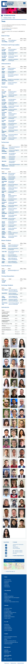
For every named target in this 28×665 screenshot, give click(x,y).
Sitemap (6, 650)
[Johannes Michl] (21, 453)
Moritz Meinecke (4, 206)
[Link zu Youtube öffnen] (5, 555)
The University (8, 579)
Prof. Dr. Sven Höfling (4, 41)
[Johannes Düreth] (6, 373)
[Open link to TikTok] (5, 548)
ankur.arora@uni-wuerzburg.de (11, 174)
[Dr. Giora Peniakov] (6, 473)
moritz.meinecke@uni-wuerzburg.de (13, 206)
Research (7, 582)
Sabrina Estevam (4, 157)
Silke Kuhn (4, 161)
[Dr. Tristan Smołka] (21, 503)
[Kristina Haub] (21, 383)
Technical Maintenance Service (11, 642)
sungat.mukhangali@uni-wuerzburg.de (13, 212)
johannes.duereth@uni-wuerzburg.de (13, 185)
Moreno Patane (3, 216)
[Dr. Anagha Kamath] (14, 413)
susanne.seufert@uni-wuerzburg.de (12, 83)
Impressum (6, 663)
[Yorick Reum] (14, 483)
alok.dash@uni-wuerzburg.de (11, 182)
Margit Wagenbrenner (5, 165)
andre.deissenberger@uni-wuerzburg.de (14, 147)
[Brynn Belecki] (14, 353)
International (7, 586)
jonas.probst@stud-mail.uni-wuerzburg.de (12, 255)
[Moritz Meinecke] (6, 453)
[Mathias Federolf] (14, 383)
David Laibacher (4, 199)
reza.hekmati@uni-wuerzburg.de (12, 100)
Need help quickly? (8, 643)
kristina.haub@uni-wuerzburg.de (12, 69)
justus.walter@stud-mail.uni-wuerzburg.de (12, 262)
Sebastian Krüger (4, 60)
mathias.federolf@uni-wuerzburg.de (13, 188)
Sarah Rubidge (3, 297)
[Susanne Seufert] (6, 503)
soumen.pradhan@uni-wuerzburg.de (13, 127)
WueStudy (7, 624)
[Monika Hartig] (6, 393)
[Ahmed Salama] (14, 493)
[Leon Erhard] (21, 373)
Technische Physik (9, 15)
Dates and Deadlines (9, 596)
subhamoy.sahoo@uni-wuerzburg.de (13, 131)
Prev (4, 11)
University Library (8, 608)
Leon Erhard (4, 153)
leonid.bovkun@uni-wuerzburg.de (12, 92)
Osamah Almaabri (4, 246)
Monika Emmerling (4, 151)
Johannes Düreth (4, 185)
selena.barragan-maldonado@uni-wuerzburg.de (11, 178)
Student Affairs (8, 615)
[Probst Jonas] (6, 483)
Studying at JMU (8, 581)
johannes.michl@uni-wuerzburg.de (12, 209)
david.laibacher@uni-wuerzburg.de (12, 199)
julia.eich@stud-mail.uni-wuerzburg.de (13, 249)
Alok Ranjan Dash (4, 182)
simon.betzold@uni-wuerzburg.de (12, 50)
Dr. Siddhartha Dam (4, 96)
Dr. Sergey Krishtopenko (4, 106)
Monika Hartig (3, 72)
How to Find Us (8, 638)
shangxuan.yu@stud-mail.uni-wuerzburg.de (13, 300)
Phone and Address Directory (11, 636)
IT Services (7, 609)
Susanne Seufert (4, 83)
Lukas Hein (4, 251)
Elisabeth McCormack (4, 80)
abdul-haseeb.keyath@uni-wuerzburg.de (12, 195)
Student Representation (10, 616)
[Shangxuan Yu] (21, 523)
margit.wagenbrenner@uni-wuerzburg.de (14, 165)
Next (24, 11)
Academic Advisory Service (10, 612)
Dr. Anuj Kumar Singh (4, 135)
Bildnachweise (8, 651)
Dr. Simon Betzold (4, 50)
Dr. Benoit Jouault (4, 281)
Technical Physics (7, 17)
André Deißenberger (5, 147)
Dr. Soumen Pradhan (4, 127)
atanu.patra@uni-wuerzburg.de (12, 121)
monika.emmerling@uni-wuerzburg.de (14, 151)
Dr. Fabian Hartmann (4, 53)
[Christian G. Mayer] (14, 443)
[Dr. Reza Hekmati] (6, 403)
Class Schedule (8, 627)
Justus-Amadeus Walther (4, 233)
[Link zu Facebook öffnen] (5, 553)
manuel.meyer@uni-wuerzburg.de (12, 117)
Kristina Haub (3, 69)
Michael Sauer (3, 225)
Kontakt (15, 542)
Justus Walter (3, 262)
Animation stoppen (22, 12)
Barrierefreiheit (21, 663)
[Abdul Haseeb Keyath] (21, 413)
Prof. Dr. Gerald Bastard (3, 272)
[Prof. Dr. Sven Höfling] (21, 403)
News (6, 593)
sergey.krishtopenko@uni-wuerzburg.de (13, 106)
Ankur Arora (4, 173)
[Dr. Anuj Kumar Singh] (14, 503)
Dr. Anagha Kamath (4, 103)
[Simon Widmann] (6, 523)
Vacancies (7, 598)
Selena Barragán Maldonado (4, 178)
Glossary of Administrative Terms (12, 601)
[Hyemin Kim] (6, 423)
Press (6, 639)
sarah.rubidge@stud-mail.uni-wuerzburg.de (13, 297)
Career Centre (7, 618)
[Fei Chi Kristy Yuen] (6, 533)
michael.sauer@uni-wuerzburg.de (12, 225)
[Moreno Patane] (14, 463)
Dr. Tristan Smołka (4, 138)
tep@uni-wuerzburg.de (6, 29)
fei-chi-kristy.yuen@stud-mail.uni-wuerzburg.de (14, 303)
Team (14, 17)
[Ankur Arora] (14, 343)
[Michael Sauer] (21, 493)
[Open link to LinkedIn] (5, 550)
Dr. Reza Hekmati (3, 100)
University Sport (8, 611)
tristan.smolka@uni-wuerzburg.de (12, 138)
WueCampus (7, 625)
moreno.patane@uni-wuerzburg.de (12, 216)
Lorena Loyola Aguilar (3, 76)
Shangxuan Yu (4, 300)
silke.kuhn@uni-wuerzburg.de (12, 162)
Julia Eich (4, 248)
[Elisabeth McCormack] (21, 443)
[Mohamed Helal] (14, 403)
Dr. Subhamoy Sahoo (4, 131)
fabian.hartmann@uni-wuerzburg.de (13, 53)
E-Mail (15, 553)
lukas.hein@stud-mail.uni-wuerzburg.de (13, 252)
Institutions (7, 585)
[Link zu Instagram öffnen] (5, 545)
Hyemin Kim (4, 293)
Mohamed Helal (4, 192)
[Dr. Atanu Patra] (21, 463)
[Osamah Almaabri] (6, 343)
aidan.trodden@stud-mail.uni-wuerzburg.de (12, 259)
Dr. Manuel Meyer (4, 117)
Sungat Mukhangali (4, 212)
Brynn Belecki (5, 289)
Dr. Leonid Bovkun (4, 92)
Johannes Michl (4, 209)
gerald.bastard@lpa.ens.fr (13, 270)
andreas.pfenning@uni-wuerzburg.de (13, 56)
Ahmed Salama (3, 222)
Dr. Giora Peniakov (4, 124)
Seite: (5, 658)
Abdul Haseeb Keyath (3, 195)
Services (6, 605)
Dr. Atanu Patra (4, 121)
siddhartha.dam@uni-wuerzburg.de (12, 95)
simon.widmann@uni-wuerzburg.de (12, 237)
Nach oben (7, 652)
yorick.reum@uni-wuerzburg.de (12, 219)
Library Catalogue (8, 630)
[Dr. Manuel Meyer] (14, 453)
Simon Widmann (4, 237)
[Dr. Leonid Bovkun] (6, 363)
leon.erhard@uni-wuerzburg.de (12, 154)
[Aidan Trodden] (6, 513)
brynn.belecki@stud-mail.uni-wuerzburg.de (13, 290)
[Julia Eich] (14, 373)
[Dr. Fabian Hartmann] (14, 393)
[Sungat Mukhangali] (6, 463)
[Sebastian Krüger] (21, 423)
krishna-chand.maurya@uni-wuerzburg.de (12, 114)
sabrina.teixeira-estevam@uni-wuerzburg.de (12, 158)
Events (6, 594)
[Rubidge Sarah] (21, 483)
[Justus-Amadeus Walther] (21, 513)
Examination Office (9, 613)
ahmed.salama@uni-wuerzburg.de (12, 222)
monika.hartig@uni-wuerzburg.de (12, 72)
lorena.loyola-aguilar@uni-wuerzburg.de (13, 75)
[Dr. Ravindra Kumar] (6, 433)
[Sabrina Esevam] (6, 383)
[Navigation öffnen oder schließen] (24, 3)
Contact (6, 633)
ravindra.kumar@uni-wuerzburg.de (12, 110)
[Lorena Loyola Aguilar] (21, 433)
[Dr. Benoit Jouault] (6, 413)
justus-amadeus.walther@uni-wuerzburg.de (13, 233)
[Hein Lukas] (21, 393)
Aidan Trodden (3, 259)
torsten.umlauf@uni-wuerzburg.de (12, 229)
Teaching (7, 584)
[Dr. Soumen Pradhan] (21, 473)
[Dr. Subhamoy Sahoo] (6, 493)
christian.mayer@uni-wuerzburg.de (12, 203)
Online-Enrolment (8, 628)
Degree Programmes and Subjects (12, 597)
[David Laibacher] (14, 433)
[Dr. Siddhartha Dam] (14, 363)
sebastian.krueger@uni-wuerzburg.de (13, 60)
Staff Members (8, 600)
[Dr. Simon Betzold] (21, 353)
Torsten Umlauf (3, 229)
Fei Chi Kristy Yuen (4, 303)
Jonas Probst (3, 255)
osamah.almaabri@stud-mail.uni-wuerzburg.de (13, 246)
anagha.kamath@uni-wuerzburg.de (12, 103)
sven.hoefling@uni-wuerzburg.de (12, 41)
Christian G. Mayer (4, 203)
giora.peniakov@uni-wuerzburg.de (12, 124)
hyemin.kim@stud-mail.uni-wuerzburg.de (13, 294)
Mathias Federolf (3, 188)
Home (6, 576)
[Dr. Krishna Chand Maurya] (6, 443)
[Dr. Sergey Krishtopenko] (14, 423)
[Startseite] (1, 17)
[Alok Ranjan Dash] (21, 363)
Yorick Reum (4, 218)
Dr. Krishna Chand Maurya (4, 114)
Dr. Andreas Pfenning (4, 56)
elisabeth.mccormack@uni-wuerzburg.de (13, 80)
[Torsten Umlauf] (14, 513)
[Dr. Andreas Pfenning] (14, 473)
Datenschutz (13, 663)
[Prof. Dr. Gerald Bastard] (6, 353)
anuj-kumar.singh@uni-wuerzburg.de (13, 135)
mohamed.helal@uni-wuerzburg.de (12, 192)
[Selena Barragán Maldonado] (21, 343)
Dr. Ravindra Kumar (4, 110)
